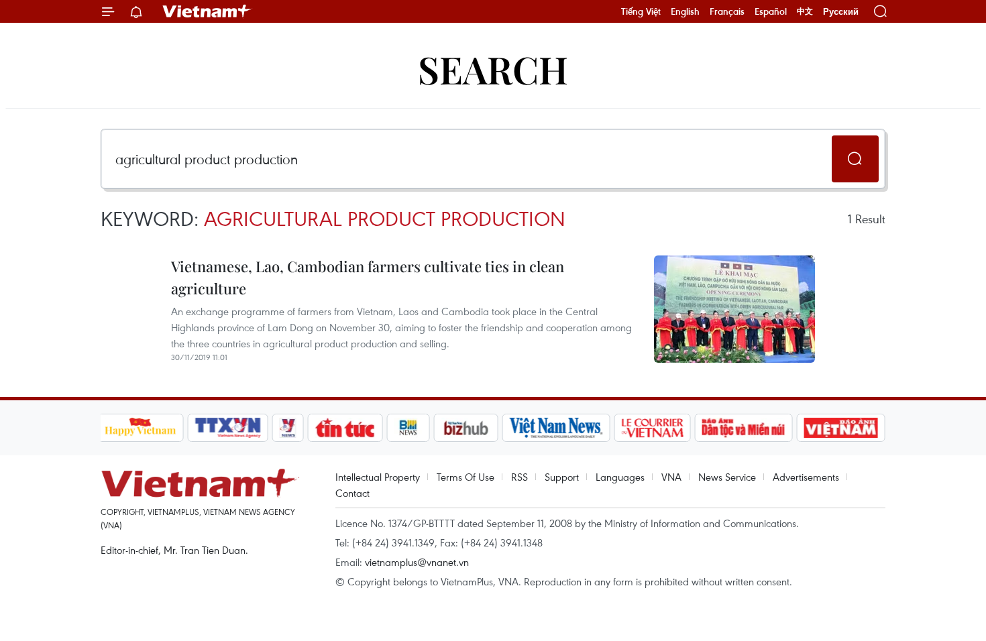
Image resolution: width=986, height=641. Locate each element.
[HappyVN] (141, 428)
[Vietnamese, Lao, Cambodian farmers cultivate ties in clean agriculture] (734, 309)
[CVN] (652, 428)
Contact (352, 493)
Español (771, 11)
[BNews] (408, 428)
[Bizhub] (466, 428)
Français (727, 11)
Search (493, 69)
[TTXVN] (227, 428)
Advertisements (806, 476)
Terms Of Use (465, 476)
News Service (727, 476)
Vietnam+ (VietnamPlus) (207, 11)
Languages (620, 476)
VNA (671, 476)
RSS (519, 476)
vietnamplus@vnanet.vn (417, 562)
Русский (841, 12)
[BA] (841, 428)
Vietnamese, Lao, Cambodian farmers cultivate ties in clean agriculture (367, 277)
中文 (805, 11)
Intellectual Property (377, 476)
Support (562, 476)
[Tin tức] (344, 428)
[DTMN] (744, 428)
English (685, 11)
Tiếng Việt (641, 11)
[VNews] (287, 428)
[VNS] (556, 428)
